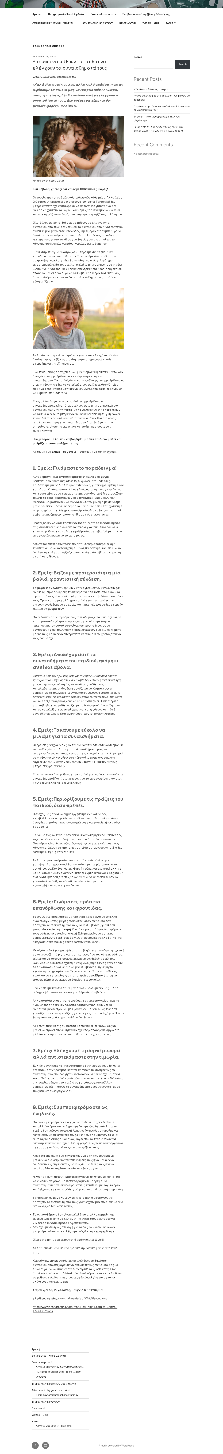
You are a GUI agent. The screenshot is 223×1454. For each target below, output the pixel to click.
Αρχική (36, 14)
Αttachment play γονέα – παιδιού (53, 22)
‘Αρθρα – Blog (150, 22)
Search (138, 56)
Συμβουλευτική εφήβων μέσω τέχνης (146, 14)
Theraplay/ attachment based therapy (57, 1394)
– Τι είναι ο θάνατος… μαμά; (151, 89)
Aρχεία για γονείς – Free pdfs (53, 1425)
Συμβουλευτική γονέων (98, 22)
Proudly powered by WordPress (116, 1445)
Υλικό (169, 22)
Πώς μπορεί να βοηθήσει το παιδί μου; (58, 1371)
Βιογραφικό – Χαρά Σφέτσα (66, 14)
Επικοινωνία (127, 22)
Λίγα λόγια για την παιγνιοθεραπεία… (59, 1366)
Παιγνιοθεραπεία (102, 14)
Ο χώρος (41, 1376)
